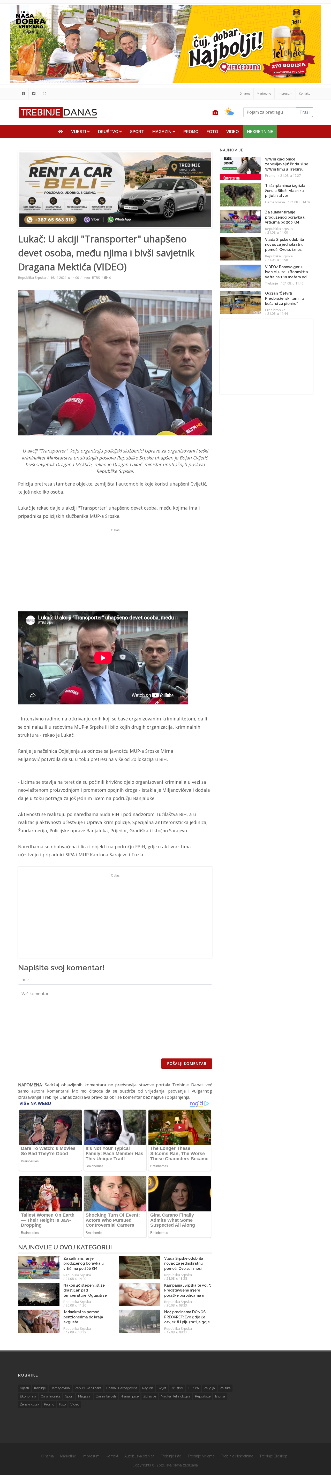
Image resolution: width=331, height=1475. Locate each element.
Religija (209, 1388)
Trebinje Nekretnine (237, 1456)
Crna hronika (275, 310)
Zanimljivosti (106, 1396)
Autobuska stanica (139, 1456)
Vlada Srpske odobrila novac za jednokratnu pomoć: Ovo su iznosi (183, 1263)
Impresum (285, 93)
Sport (137, 131)
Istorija (220, 1396)
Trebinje (271, 283)
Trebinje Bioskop (273, 1456)
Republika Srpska (32, 277)
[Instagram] (44, 93)
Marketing (264, 93)
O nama (245, 93)
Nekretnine (260, 131)
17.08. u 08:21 (177, 1332)
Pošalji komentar (186, 1063)
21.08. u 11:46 (293, 283)
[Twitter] (34, 93)
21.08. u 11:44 (277, 313)
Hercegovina (275, 202)
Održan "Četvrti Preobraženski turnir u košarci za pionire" (284, 298)
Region (147, 1388)
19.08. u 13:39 (76, 1332)
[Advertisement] (115, 570)
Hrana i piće (130, 1396)
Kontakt (304, 93)
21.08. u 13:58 (177, 1278)
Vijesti (79, 131)
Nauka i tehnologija (175, 1396)
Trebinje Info (171, 1456)
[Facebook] (23, 93)
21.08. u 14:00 (76, 1278)
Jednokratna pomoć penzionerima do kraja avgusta (83, 1317)
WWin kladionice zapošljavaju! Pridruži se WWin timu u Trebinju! (286, 164)
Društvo (108, 131)
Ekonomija (28, 1396)
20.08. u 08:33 (177, 1305)
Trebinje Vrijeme (201, 1456)
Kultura (193, 1388)
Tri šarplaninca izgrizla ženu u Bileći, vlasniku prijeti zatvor (285, 190)
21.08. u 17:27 (290, 175)
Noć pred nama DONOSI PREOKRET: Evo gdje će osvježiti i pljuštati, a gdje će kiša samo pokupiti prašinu (187, 1322)
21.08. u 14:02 (300, 202)
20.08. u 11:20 (76, 1305)
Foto (212, 131)
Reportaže (202, 1396)
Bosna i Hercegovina (122, 1388)
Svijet (162, 1388)
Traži (304, 112)
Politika (225, 1388)
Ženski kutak (29, 1404)
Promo (190, 131)
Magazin (162, 131)
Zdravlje (149, 1396)
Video (232, 131)
